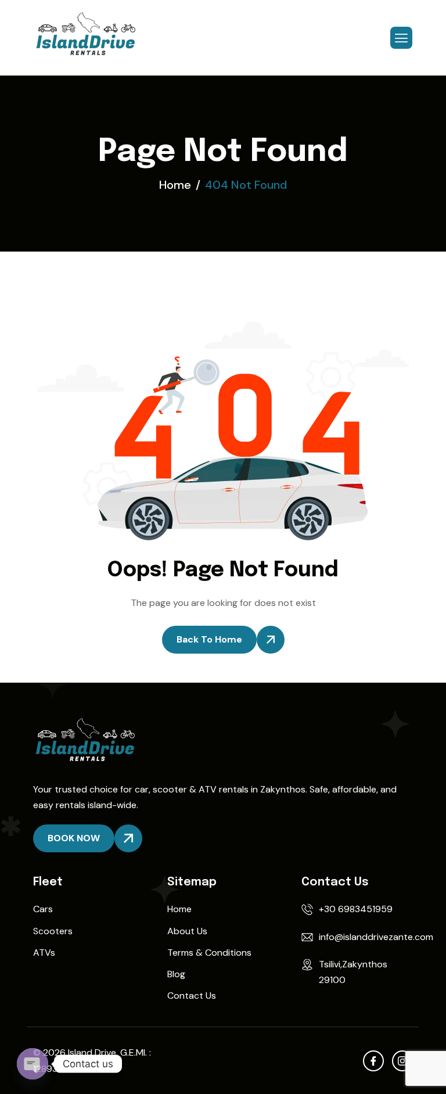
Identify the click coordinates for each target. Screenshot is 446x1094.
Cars (43, 909)
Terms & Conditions (209, 952)
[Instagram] (402, 1060)
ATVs (44, 952)
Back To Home (209, 639)
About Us (187, 931)
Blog (176, 974)
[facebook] (373, 1060)
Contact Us (191, 995)
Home (179, 909)
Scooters (53, 931)
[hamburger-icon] (401, 38)
